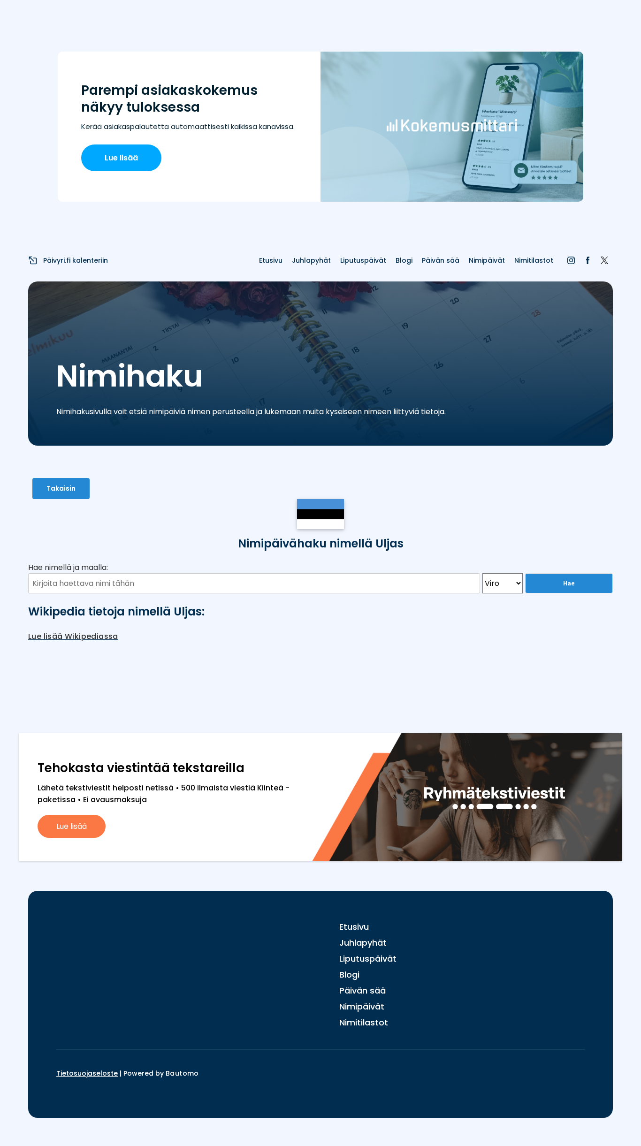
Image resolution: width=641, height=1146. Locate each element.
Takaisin (61, 488)
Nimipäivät (487, 260)
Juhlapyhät (311, 260)
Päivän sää (440, 260)
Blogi (404, 260)
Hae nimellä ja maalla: (68, 567)
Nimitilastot (533, 260)
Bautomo (182, 1073)
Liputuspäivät (363, 260)
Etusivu (270, 260)
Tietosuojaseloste (87, 1073)
